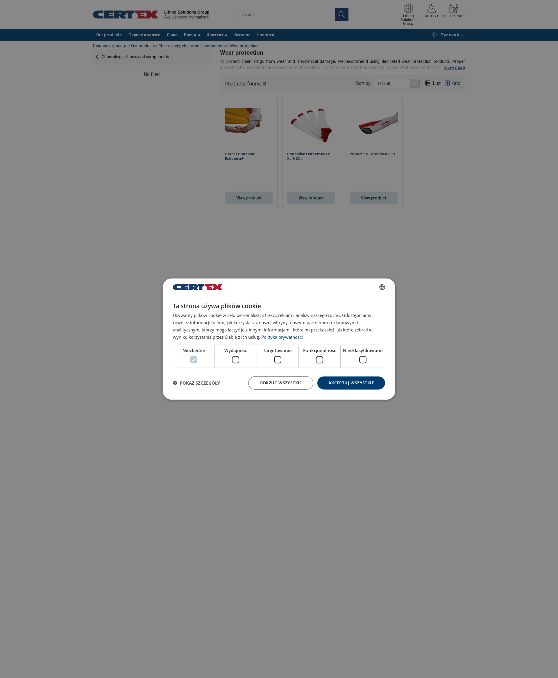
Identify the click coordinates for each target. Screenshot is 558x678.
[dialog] (279, 339)
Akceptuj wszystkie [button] (351, 383)
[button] (196, 383)
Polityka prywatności (282, 337)
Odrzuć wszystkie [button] (281, 383)
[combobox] (382, 287)
